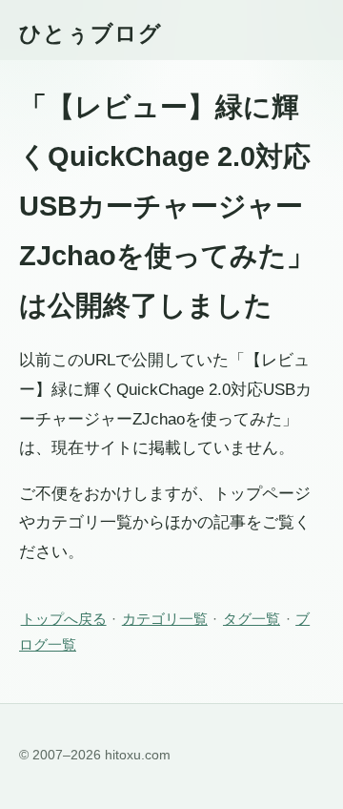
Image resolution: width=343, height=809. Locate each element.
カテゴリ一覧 (165, 619)
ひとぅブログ (90, 33)
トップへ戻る (64, 619)
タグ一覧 (251, 619)
